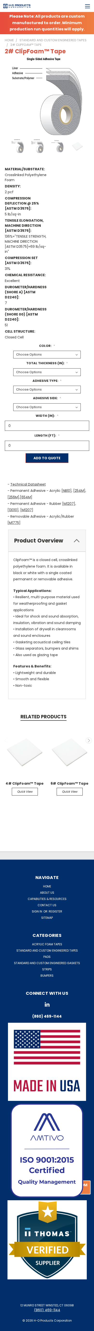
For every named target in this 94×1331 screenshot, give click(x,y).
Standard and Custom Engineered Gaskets (47, 963)
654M (26, 497)
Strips (47, 969)
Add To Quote (47, 458)
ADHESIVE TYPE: (47, 380)
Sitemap (47, 918)
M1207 (69, 503)
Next (89, 740)
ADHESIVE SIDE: (47, 398)
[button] (47, 1150)
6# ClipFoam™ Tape (69, 783)
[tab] (47, 541)
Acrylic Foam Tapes (47, 944)
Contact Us (47, 905)
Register (55, 911)
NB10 (66, 490)
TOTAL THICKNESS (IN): (47, 363)
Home (47, 886)
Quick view (25, 791)
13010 (13, 510)
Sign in (37, 911)
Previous (5, 740)
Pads (47, 957)
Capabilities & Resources (47, 899)
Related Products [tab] (43, 717)
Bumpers (47, 976)
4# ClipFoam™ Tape (25, 783)
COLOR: (47, 345)
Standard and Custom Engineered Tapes (47, 950)
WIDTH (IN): (47, 415)
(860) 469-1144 (47, 1310)
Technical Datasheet (28, 484)
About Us (47, 893)
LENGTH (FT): (47, 435)
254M (79, 490)
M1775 (14, 522)
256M (13, 497)
